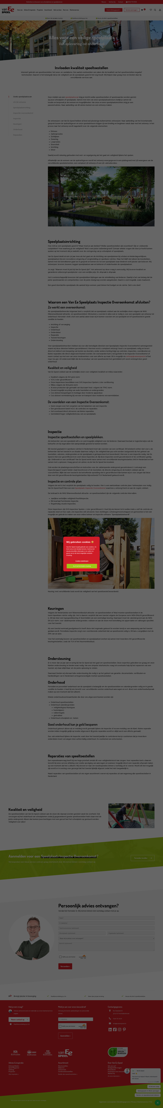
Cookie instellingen (81, 561)
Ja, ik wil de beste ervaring (82, 566)
